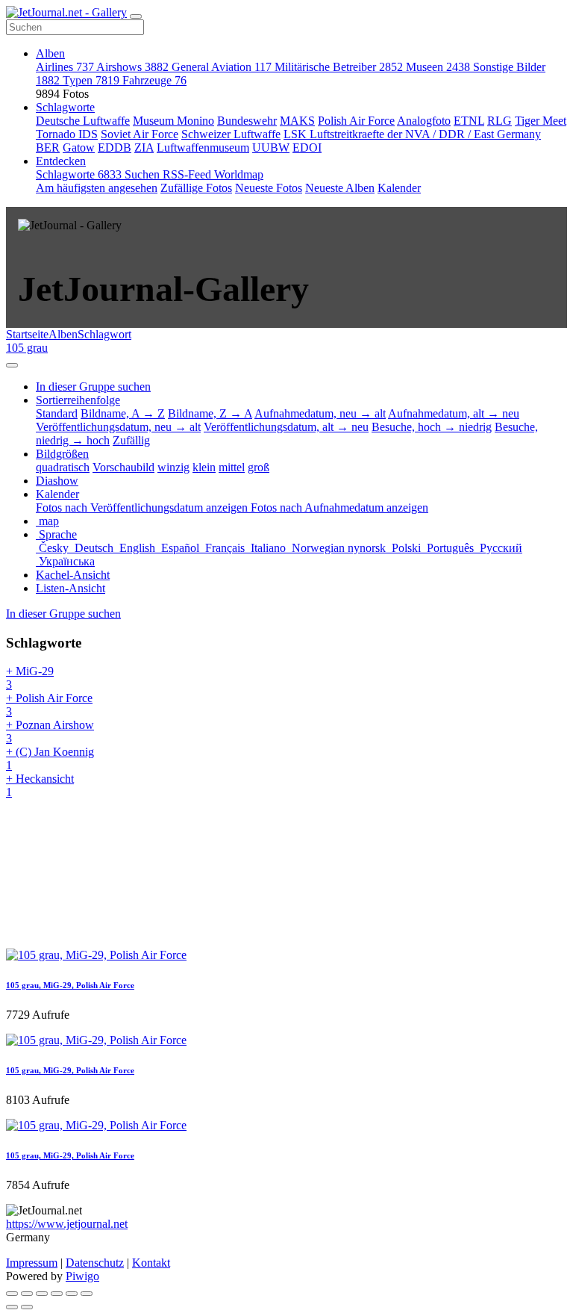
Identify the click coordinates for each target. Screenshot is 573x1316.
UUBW (270, 147)
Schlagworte (65, 107)
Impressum (31, 1262)
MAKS (297, 120)
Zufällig (131, 440)
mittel (232, 467)
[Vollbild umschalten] (42, 1293)
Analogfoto (424, 120)
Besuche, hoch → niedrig (432, 426)
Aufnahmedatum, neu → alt (320, 413)
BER (48, 147)
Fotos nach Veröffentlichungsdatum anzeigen (143, 507)
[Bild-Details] (72, 1293)
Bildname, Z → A (210, 413)
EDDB (114, 147)
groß (258, 467)
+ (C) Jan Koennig (50, 758)
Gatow (79, 147)
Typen (91, 80)
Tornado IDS (67, 134)
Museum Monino (173, 120)
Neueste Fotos (268, 187)
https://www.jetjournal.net (67, 1223)
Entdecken (61, 161)
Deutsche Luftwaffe (83, 120)
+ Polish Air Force (49, 705)
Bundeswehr (247, 120)
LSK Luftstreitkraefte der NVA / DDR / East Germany (412, 134)
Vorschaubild (123, 467)
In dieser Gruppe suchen (63, 613)
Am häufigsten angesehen (96, 187)
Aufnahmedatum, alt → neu (453, 413)
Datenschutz (95, 1262)
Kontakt (151, 1262)
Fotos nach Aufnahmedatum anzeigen (339, 507)
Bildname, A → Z (123, 413)
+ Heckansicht (40, 785)
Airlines (65, 66)
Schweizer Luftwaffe (231, 134)
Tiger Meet (540, 120)
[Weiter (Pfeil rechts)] (27, 1307)
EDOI (307, 147)
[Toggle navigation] (136, 16)
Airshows (132, 66)
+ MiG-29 (30, 678)
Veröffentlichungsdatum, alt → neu (286, 426)
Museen (438, 66)
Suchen (144, 174)
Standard (57, 413)
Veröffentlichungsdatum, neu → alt (118, 426)
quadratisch (63, 467)
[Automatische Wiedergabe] (87, 1293)
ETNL (469, 120)
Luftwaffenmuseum (203, 147)
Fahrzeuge (154, 80)
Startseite (27, 334)
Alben (50, 53)
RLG (499, 120)
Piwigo (82, 1276)
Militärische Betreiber (339, 66)
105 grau (27, 347)
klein (204, 467)
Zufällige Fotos (196, 187)
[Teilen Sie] (27, 1293)
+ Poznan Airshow (50, 731)
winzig (173, 467)
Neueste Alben (340, 187)
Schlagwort (104, 334)
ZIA (144, 147)
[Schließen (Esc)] (12, 1293)
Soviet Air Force (139, 134)
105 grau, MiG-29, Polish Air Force (70, 985)
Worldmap (238, 174)
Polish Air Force (356, 120)
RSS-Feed (188, 174)
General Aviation (222, 66)
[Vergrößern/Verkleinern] (57, 1293)
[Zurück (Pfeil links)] (12, 1307)
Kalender (399, 187)
